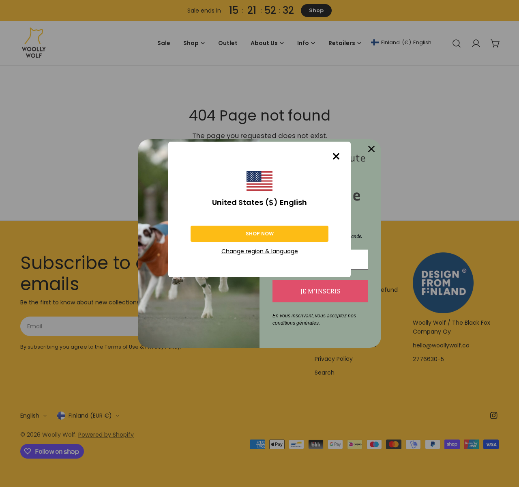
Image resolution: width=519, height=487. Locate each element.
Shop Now (260, 233)
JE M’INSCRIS (320, 291)
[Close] (336, 156)
